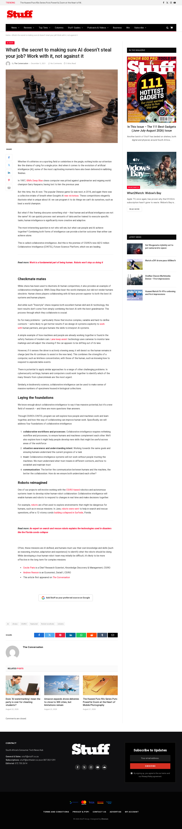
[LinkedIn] (9, 172)
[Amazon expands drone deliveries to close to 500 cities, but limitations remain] (61, 685)
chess (15, 624)
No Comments (56, 63)
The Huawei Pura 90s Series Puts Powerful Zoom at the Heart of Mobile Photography (52, 3)
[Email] (9, 187)
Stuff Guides (74, 27)
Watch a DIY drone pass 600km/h (160, 260)
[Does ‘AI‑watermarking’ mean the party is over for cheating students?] (23, 685)
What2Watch (133, 187)
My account (132, 812)
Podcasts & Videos (96, 27)
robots (34, 505)
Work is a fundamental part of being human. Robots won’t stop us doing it (66, 262)
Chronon (104, 819)
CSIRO (24, 624)
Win (128, 27)
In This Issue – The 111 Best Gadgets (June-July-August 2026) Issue (151, 128)
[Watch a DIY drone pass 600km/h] (135, 264)
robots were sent (70, 508)
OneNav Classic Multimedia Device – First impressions (157, 277)
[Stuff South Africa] (20, 14)
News (14, 27)
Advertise (115, 812)
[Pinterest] (9, 180)
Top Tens (43, 27)
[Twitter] (9, 165)
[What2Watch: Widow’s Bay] (151, 170)
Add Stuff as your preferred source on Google (68, 598)
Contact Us (99, 812)
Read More (134, 209)
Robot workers (47, 624)
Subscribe (139, 27)
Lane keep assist (58, 339)
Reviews (28, 27)
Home (8, 35)
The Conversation (21, 63)
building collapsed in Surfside (68, 512)
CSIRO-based (73, 489)
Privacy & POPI (81, 812)
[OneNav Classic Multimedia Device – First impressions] (135, 279)
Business (117, 27)
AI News (10, 43)
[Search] (167, 27)
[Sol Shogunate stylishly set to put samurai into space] (135, 248)
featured (34, 624)
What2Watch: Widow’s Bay (144, 193)
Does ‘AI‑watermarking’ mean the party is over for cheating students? (23, 702)
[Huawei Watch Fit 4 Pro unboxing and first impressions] (135, 295)
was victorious (71, 195)
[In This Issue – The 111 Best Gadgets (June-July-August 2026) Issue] (151, 90)
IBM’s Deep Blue (34, 180)
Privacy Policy (147, 776)
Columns (59, 27)
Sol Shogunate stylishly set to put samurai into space (159, 246)
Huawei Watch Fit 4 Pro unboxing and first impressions (160, 292)
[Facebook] (9, 157)
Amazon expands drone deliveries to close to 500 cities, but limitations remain (61, 702)
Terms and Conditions (56, 812)
